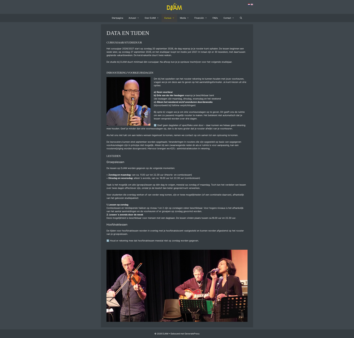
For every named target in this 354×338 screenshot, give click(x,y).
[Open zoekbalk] (241, 18)
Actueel (132, 18)
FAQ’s (215, 18)
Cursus (167, 18)
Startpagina (117, 18)
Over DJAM (150, 18)
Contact (227, 18)
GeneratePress (192, 333)
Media (183, 18)
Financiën (199, 18)
